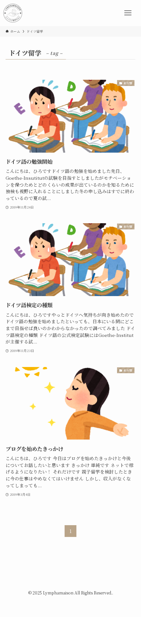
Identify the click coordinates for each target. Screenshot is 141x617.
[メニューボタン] (128, 13)
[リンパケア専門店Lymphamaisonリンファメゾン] (13, 13)
